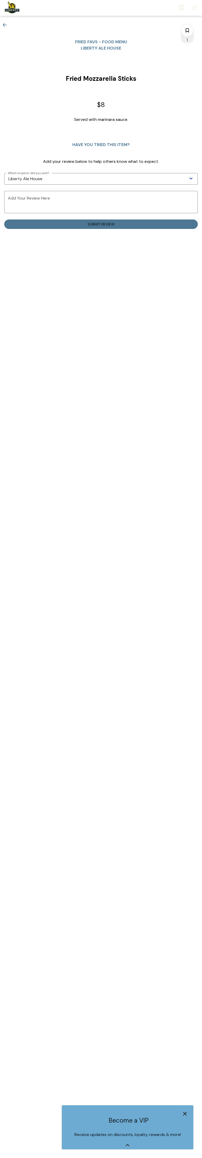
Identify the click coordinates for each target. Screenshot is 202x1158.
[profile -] (181, 7)
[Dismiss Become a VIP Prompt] (185, 1113)
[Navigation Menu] (194, 7)
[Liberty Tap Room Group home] (28, 7)
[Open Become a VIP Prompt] (127, 1145)
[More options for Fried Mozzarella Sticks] (187, 30)
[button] (6, 25)
